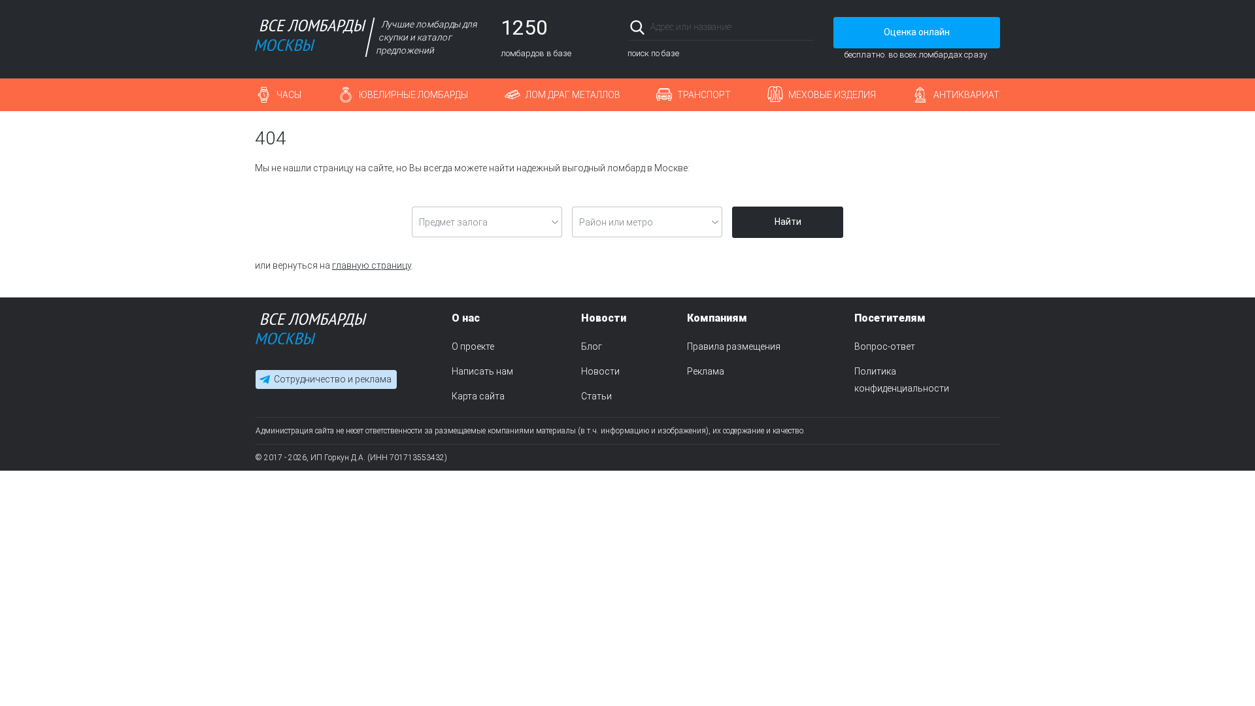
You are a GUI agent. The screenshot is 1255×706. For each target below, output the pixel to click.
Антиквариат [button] (966, 95)
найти (795, 27)
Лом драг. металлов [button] (573, 95)
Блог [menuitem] (591, 346)
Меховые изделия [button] (832, 95)
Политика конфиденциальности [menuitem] (901, 380)
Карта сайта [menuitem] (478, 396)
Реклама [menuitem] (705, 371)
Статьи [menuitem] (596, 396)
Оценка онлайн (917, 32)
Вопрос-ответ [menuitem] (884, 346)
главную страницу (371, 265)
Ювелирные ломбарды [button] (413, 95)
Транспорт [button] (704, 95)
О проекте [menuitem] (473, 346)
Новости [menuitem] (600, 371)
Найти (788, 221)
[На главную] (311, 331)
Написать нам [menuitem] (482, 371)
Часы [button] (288, 95)
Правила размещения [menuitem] (733, 346)
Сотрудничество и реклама (333, 379)
